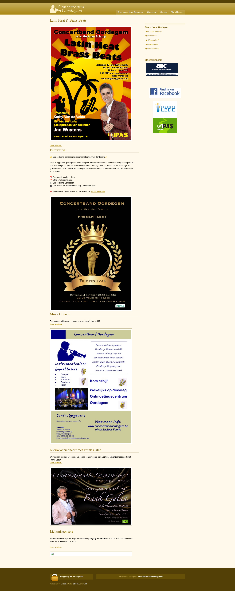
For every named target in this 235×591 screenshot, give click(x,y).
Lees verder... (56, 145)
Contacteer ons (155, 31)
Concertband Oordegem (68, 7)
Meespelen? (153, 40)
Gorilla (64, 583)
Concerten (151, 12)
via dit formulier (98, 191)
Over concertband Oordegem (130, 12)
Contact (163, 12)
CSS (85, 583)
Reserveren (153, 49)
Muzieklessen (177, 12)
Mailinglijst (153, 44)
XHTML (76, 583)
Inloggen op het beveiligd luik (71, 576)
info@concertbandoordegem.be (150, 576)
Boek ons (152, 36)
